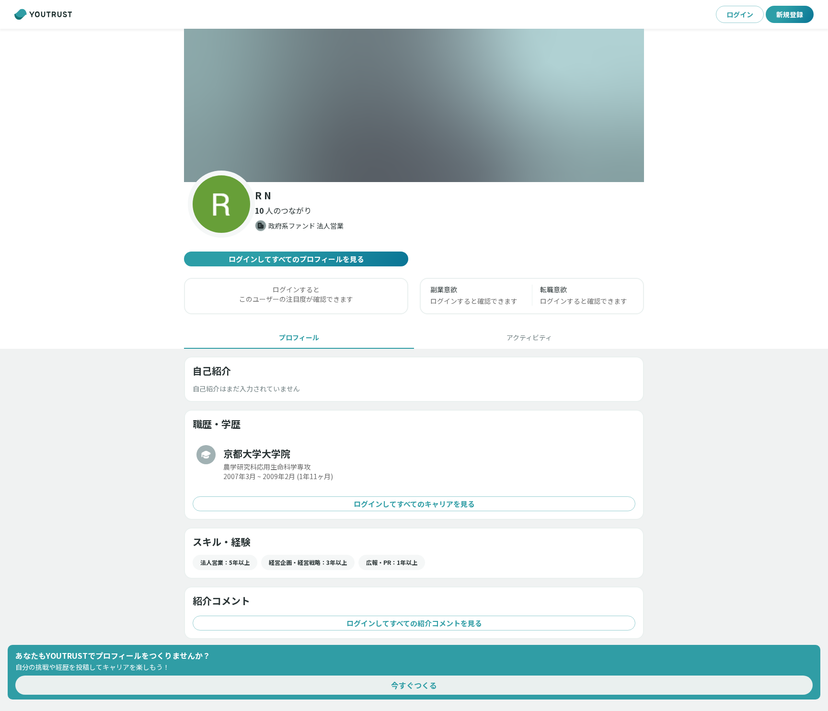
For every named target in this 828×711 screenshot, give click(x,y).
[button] (414, 105)
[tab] (299, 337)
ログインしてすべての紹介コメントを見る (414, 623)
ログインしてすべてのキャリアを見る (414, 504)
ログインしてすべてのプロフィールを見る (296, 259)
